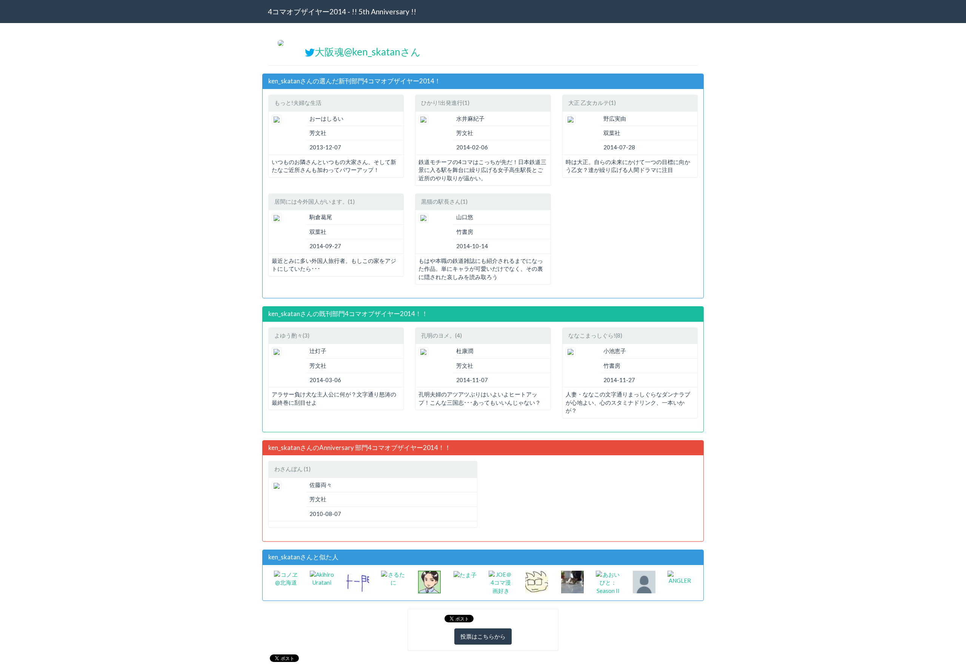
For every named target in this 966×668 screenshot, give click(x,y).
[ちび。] (572, 581)
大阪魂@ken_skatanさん (368, 52)
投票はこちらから (483, 636)
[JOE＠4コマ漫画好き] (501, 582)
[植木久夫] (429, 581)
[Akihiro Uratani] (322, 577)
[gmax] (536, 581)
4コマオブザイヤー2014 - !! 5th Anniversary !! (342, 11)
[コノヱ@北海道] (286, 577)
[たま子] (465, 574)
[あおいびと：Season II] (608, 582)
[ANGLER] (680, 576)
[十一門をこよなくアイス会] (357, 581)
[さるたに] (393, 577)
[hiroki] (644, 581)
